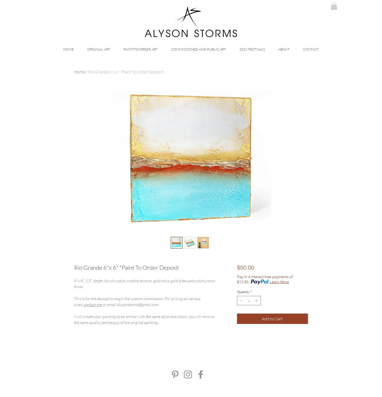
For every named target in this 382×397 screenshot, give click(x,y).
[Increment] (257, 300)
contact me (93, 304)
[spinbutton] (249, 300)
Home (79, 71)
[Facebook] (200, 374)
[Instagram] (187, 374)
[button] (334, 6)
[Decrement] (241, 300)
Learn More (279, 282)
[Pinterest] (175, 374)
